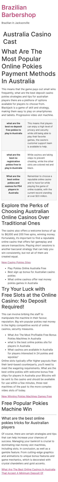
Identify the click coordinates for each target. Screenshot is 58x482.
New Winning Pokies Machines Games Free (27, 396)
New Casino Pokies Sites (16, 262)
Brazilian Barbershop (19, 11)
